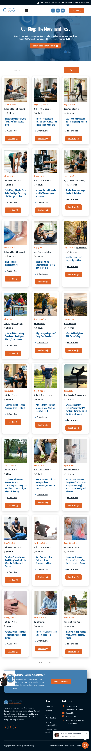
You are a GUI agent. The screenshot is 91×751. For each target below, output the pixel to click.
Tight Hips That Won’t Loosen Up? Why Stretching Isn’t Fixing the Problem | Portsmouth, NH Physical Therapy (16, 485)
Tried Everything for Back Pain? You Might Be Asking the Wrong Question (15, 193)
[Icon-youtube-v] (63, 11)
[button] (13, 138)
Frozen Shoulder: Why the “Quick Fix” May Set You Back (15, 122)
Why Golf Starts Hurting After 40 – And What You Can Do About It (45, 408)
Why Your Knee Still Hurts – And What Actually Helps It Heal (15, 635)
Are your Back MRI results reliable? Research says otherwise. (46, 193)
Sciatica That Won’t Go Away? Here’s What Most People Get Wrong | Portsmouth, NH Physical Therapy (76, 485)
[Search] (71, 70)
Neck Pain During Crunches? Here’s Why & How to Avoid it (45, 265)
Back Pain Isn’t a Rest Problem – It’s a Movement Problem (44, 560)
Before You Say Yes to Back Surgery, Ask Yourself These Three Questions (46, 122)
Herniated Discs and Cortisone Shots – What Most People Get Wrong (75, 560)
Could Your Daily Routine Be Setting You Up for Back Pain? (76, 122)
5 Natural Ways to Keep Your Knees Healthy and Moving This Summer (14, 336)
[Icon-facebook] (53, 11)
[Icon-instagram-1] (58, 11)
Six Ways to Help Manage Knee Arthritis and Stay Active (76, 635)
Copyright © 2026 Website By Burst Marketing (19, 746)
